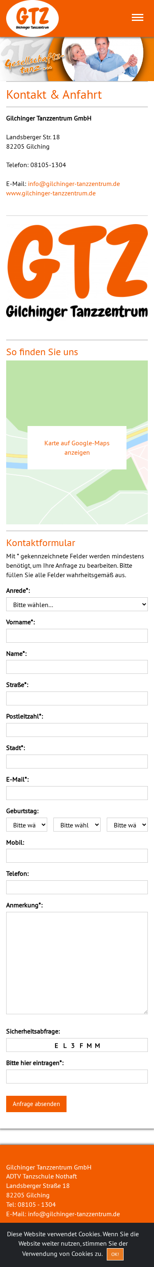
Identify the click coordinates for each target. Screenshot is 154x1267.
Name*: (16, 653)
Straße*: (17, 684)
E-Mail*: (17, 779)
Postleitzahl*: (24, 716)
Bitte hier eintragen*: (35, 1062)
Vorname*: (20, 622)
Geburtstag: (22, 811)
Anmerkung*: (24, 905)
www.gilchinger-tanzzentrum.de (51, 193)
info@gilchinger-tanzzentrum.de (74, 183)
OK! (115, 1254)
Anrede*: (18, 590)
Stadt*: (15, 747)
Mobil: (15, 842)
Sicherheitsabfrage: (33, 1031)
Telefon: (17, 873)
